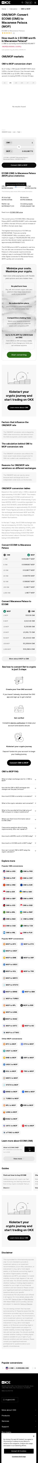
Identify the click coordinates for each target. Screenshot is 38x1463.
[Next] (35, 1368)
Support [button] (5, 1426)
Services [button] (5, 1421)
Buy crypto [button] (6, 1432)
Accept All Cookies (18, 1451)
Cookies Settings (19, 1456)
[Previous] (3, 1368)
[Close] (33, 1436)
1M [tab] (22, 83)
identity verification (17, 723)
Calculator (13, 9)
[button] (22, 2)
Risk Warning (28, 1299)
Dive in (6, 1188)
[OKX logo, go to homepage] (6, 2)
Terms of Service (26, 1304)
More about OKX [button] (9, 1410)
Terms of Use (16, 1299)
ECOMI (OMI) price (16, 212)
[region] (18, 1448)
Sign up (28, 2)
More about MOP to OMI (19, 659)
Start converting (19, 355)
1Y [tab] (27, 83)
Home (4, 9)
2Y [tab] (33, 83)
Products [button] (6, 1415)
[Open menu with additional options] (35, 2)
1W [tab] (16, 83)
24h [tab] (10, 83)
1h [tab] (4, 83)
